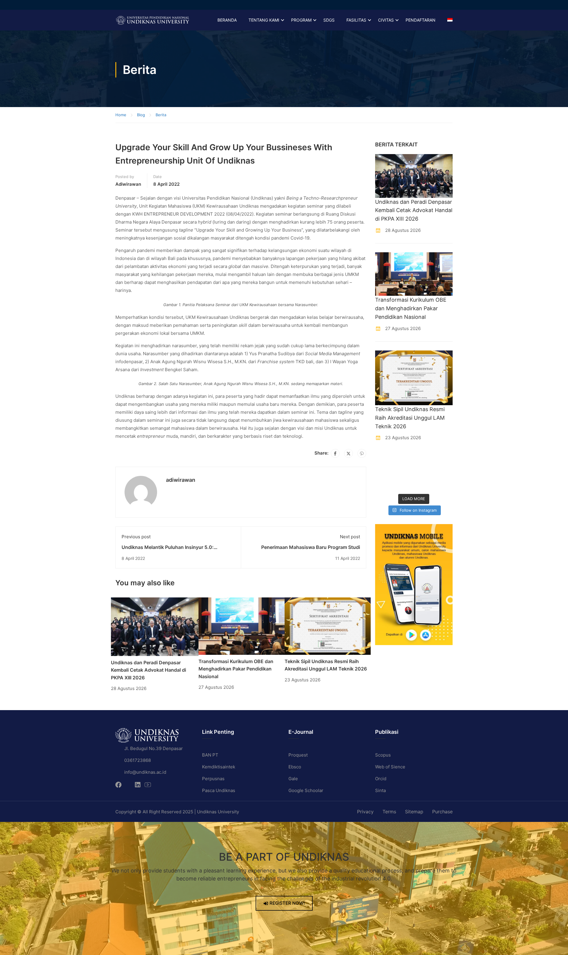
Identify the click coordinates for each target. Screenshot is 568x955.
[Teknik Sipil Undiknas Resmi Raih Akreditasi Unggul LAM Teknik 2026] (328, 625)
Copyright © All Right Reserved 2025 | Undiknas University (177, 812)
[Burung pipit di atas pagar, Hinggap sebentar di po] (444, 484)
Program (301, 19)
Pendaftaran (420, 19)
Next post (350, 536)
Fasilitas (356, 19)
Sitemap (414, 812)
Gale (293, 778)
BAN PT (210, 755)
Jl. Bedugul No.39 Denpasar (153, 748)
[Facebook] (335, 453)
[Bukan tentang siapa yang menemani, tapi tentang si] (383, 471)
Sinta (380, 790)
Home (120, 114)
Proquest (298, 755)
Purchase (442, 812)
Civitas (386, 19)
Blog (141, 114)
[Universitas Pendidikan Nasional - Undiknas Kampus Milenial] (152, 20)
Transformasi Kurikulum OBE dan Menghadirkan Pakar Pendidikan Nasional (236, 668)
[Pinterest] (361, 453)
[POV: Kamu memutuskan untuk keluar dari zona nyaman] (424, 459)
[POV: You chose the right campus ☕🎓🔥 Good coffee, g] (444, 471)
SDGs (329, 19)
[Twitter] (348, 453)
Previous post (136, 536)
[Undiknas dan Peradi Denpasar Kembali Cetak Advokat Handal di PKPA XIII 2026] (155, 626)
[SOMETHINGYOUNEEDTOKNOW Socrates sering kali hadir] (403, 471)
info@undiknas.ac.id (145, 772)
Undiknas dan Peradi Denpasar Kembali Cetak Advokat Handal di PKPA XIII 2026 (148, 670)
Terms (389, 812)
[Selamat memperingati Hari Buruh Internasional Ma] (424, 484)
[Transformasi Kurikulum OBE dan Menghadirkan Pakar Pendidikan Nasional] (242, 625)
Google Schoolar (305, 790)
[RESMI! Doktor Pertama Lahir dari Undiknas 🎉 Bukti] (403, 459)
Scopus (383, 755)
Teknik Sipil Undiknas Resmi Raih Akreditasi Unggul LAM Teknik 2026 (410, 417)
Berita (161, 114)
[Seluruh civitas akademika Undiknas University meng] (383, 484)
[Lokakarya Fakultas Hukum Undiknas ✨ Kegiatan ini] (424, 471)
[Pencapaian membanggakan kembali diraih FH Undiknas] (403, 484)
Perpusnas (213, 778)
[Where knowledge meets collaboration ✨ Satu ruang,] (383, 459)
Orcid (380, 778)
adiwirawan (128, 184)
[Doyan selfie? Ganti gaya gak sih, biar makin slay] (444, 459)
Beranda (227, 19)
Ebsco (294, 767)
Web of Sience (390, 767)
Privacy (365, 812)
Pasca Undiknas (218, 790)
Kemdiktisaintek (218, 767)
